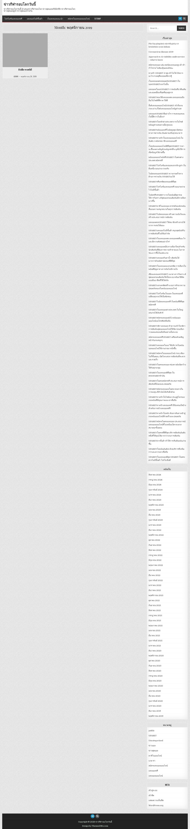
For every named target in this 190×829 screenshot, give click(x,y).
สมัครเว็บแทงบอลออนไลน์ (79, 18)
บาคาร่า (152, 761)
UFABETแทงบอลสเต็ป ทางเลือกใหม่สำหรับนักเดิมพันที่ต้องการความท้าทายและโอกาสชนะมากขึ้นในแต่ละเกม (167, 250)
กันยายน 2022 (155, 545)
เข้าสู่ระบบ (153, 790)
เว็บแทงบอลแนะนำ (55, 18)
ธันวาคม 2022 (155, 530)
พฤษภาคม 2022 (156, 565)
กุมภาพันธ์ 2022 (156, 580)
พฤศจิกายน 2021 (156, 595)
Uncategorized (26, 40)
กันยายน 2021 (155, 605)
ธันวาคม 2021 (155, 590)
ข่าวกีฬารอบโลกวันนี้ (20, 4)
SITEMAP (97, 18)
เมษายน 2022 (155, 570)
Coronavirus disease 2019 (161, 52)
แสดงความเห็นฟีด (156, 800)
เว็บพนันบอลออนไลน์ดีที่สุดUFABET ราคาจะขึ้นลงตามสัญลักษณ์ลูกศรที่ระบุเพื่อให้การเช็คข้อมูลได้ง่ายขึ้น (167, 149)
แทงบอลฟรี (153, 771)
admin (16, 76)
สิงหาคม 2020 (155, 671)
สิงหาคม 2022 (155, 550)
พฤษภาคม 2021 (156, 625)
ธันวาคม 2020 (155, 651)
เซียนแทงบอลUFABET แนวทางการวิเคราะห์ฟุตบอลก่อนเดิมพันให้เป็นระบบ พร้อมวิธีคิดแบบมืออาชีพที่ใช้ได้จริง (167, 277)
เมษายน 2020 (155, 691)
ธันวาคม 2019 (155, 711)
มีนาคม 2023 (154, 515)
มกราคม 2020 (155, 706)
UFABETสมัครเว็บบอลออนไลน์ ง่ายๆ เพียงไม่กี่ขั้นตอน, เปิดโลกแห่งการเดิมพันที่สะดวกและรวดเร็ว (167, 356)
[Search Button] (184, 18)
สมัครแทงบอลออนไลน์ (158, 766)
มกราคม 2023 (155, 525)
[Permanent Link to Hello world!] (25, 50)
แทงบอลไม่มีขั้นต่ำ (34, 18)
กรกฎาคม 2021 (155, 615)
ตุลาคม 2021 (154, 600)
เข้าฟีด (151, 795)
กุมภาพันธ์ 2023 (156, 520)
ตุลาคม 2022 (154, 540)
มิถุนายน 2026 (155, 485)
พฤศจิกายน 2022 (156, 535)
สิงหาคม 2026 (155, 475)
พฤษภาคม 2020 (156, 686)
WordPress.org (156, 805)
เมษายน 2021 (154, 630)
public (152, 730)
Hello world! (25, 69)
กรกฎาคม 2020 (156, 676)
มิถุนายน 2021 (155, 620)
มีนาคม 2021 (154, 635)
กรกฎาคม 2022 (155, 555)
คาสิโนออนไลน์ (155, 756)
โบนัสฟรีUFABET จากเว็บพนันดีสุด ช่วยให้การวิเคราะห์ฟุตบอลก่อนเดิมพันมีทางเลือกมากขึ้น (167, 198)
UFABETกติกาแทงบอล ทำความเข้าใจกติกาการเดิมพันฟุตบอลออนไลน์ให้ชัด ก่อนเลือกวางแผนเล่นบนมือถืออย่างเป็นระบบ (167, 329)
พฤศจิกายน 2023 (156, 505)
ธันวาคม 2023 (155, 500)
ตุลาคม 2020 (154, 661)
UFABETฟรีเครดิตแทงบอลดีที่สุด (162, 182)
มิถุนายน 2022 (155, 560)
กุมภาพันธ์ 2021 (155, 640)
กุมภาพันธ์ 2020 (156, 701)
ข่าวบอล (152, 746)
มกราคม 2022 (155, 585)
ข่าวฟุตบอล (153, 751)
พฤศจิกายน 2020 (156, 656)
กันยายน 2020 (155, 666)
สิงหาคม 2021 (155, 610)
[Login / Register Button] (180, 18)
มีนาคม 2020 (154, 696)
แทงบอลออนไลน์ (156, 776)
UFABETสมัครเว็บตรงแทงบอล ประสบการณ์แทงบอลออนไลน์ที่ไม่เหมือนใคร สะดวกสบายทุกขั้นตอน (167, 424)
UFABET (153, 736)
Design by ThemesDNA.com (95, 826)
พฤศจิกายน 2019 (156, 716)
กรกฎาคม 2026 (155, 480)
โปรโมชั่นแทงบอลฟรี (13, 18)
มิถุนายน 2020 (155, 681)
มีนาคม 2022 (154, 575)
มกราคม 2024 (155, 495)
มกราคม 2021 (155, 646)
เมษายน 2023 (155, 510)
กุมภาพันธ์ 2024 (156, 490)
